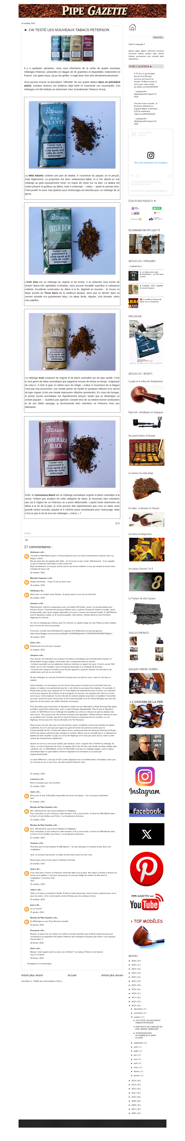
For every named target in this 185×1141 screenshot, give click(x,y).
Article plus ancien (112, 975)
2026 (134, 961)
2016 (134, 1001)
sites (162, 56)
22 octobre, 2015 (37, 864)
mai (135, 1059)
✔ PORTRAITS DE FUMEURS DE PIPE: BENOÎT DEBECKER (147, 1028)
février (137, 1071)
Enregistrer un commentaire (39, 964)
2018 (134, 993)
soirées (148, 53)
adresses (152, 51)
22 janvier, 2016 (37, 925)
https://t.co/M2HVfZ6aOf (144, 114)
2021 (134, 981)
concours (132, 53)
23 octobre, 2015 (37, 899)
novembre (138, 1013)
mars (136, 1067)
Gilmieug (34, 591)
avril (136, 1063)
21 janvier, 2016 (37, 912)
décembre (138, 1009)
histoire (132, 56)
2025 (134, 965)
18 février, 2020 (37, 943)
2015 (134, 1005)
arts (149, 56)
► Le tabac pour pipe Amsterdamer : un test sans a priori (151, 274)
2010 (134, 1097)
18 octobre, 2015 (37, 572)
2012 (134, 1089)
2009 (134, 1101)
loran (32, 642)
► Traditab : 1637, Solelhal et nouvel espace (151, 287)
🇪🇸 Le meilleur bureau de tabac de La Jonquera (150, 300)
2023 (134, 973)
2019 (134, 989)
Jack (32, 792)
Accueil (72, 975)
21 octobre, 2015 (37, 650)
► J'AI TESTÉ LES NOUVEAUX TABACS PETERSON (146, 1021)
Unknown (35, 552)
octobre (137, 1017)
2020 (134, 985)
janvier (137, 1075)
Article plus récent (32, 975)
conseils (155, 56)
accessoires (141, 56)
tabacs (131, 51)
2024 (134, 969)
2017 (134, 997)
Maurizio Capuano (39, 578)
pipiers (144, 51)
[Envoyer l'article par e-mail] (25, 540)
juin (135, 1055)
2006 (134, 1113)
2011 (134, 1093)
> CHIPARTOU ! (135, 266)
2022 (134, 977)
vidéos (141, 53)
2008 (134, 1105)
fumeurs (160, 51)
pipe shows (158, 53)
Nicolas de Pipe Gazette (41, 807)
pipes (137, 51)
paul (32, 905)
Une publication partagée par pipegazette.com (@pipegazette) (157, 191)
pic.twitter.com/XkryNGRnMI (146, 87)
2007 (134, 1109)
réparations (133, 59)
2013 (134, 1085)
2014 (134, 1080)
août (136, 1047)
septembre (139, 1043)
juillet (136, 1051)
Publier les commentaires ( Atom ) (47, 981)
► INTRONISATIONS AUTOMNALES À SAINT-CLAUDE (145, 1035)
